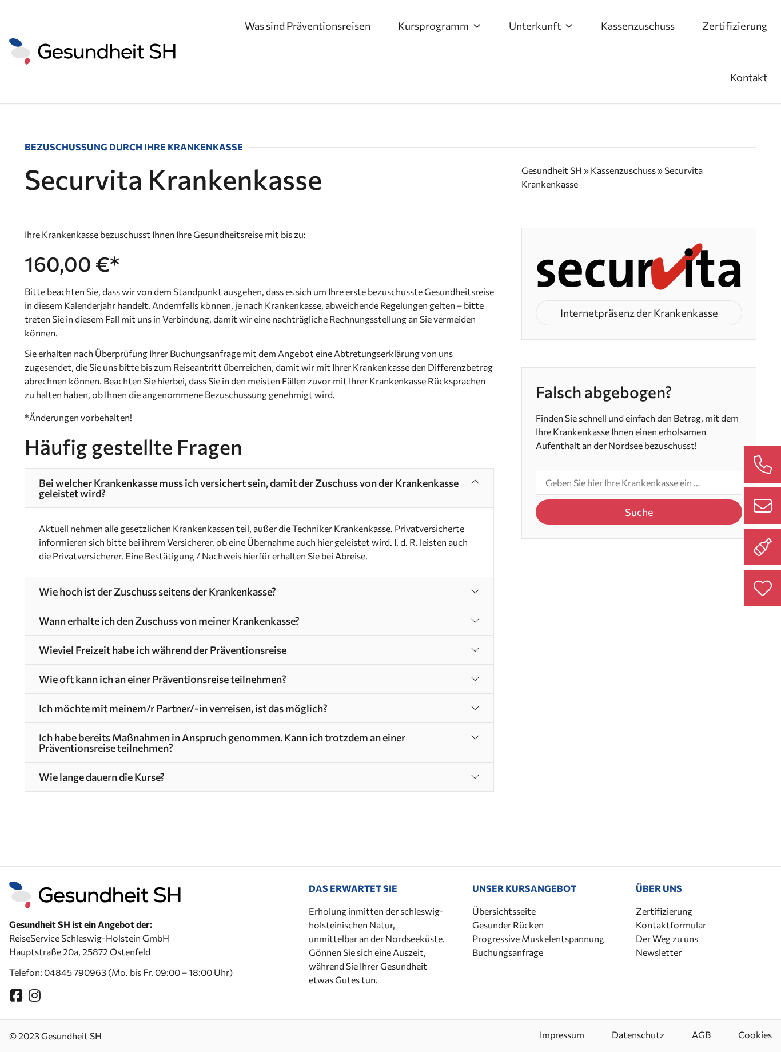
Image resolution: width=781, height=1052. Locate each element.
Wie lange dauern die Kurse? (102, 777)
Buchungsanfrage (507, 952)
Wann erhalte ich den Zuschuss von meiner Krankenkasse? (169, 620)
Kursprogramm (433, 25)
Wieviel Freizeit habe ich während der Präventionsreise (162, 650)
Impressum (562, 1034)
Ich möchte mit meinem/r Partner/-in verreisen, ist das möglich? (183, 708)
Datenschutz (638, 1034)
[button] (259, 488)
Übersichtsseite (504, 911)
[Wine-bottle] (762, 547)
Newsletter (659, 952)
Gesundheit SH (551, 170)
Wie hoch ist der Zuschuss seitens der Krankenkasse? (157, 591)
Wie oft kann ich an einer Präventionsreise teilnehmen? (162, 679)
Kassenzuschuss (638, 25)
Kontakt (748, 77)
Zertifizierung (734, 25)
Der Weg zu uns (667, 938)
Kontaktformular (671, 924)
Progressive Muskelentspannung (538, 938)
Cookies (755, 1034)
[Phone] (762, 464)
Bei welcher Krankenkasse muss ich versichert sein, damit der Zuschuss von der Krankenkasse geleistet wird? (249, 488)
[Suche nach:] (639, 483)
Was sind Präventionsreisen (307, 25)
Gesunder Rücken (508, 924)
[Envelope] (762, 505)
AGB (701, 1034)
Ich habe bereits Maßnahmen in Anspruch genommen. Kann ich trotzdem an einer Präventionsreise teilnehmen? (222, 742)
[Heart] (762, 588)
